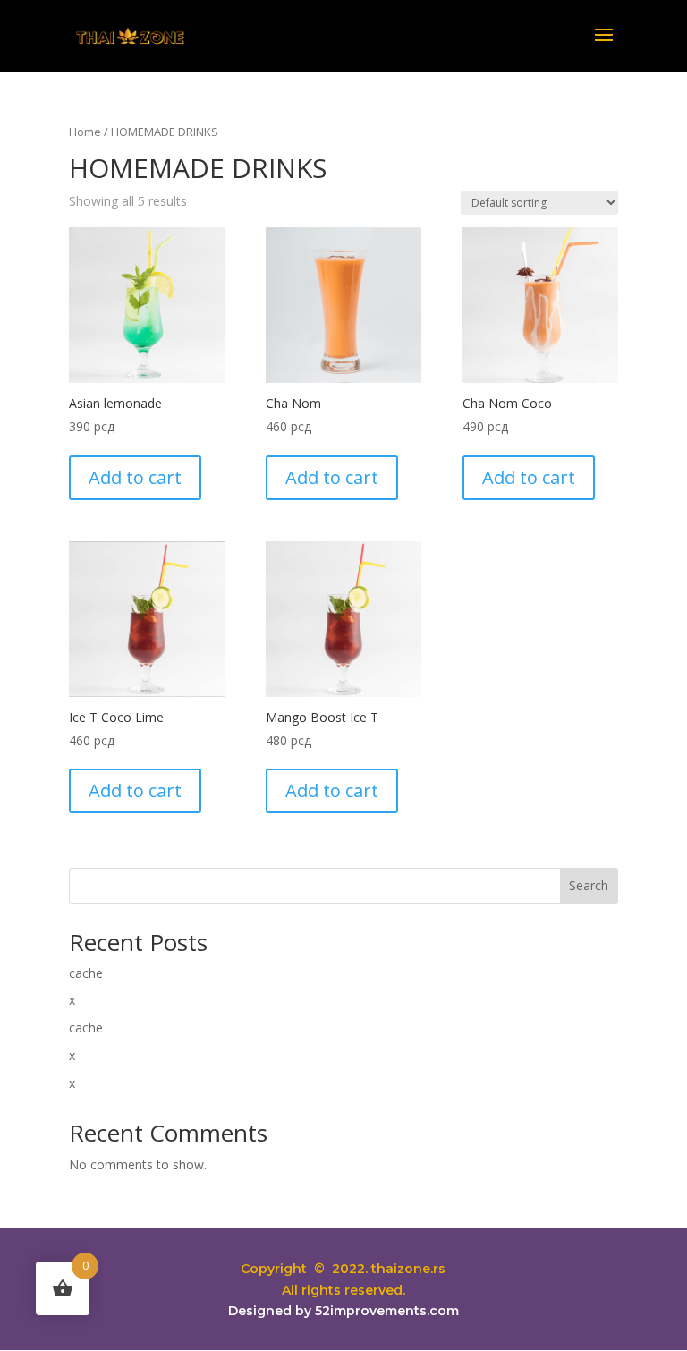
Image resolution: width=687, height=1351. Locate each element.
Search (588, 885)
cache (86, 972)
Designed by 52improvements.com (343, 1311)
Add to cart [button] (135, 477)
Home (85, 131)
